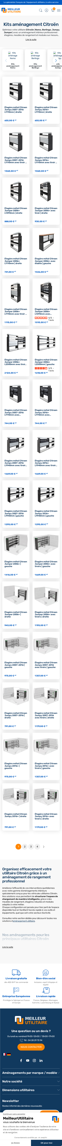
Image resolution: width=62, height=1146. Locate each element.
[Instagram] (34, 1060)
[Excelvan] (9, 1054)
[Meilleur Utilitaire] (4, 1054)
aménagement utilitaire (24, 921)
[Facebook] (21, 1060)
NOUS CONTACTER (31, 1047)
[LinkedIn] (41, 1060)
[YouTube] (27, 1060)
